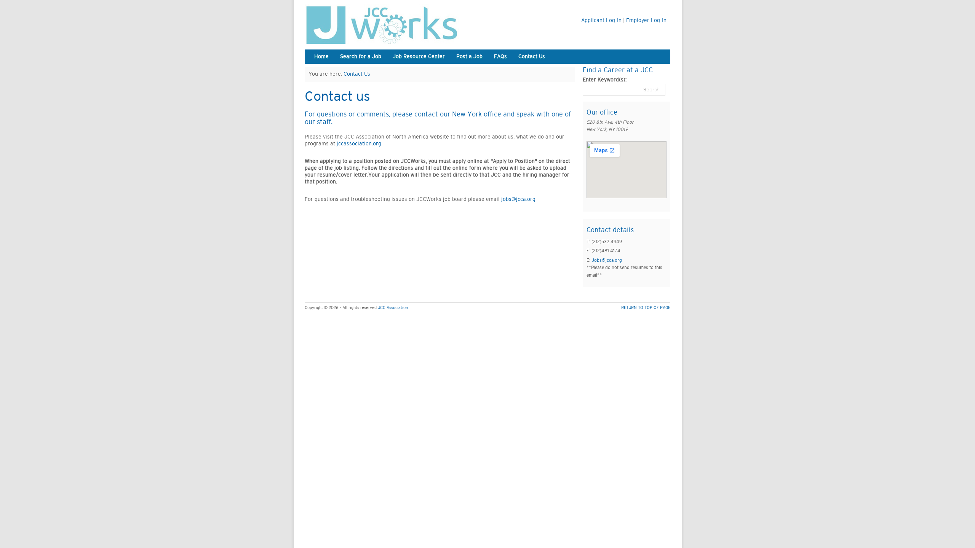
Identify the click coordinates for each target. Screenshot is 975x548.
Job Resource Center (419, 56)
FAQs (500, 56)
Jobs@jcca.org (606, 260)
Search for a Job (360, 56)
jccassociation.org (359, 144)
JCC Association (393, 308)
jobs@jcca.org (518, 199)
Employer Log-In (646, 20)
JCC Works (400, 24)
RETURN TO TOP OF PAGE (645, 308)
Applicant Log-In (601, 20)
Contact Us (531, 56)
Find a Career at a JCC (618, 70)
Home (321, 56)
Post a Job (469, 56)
